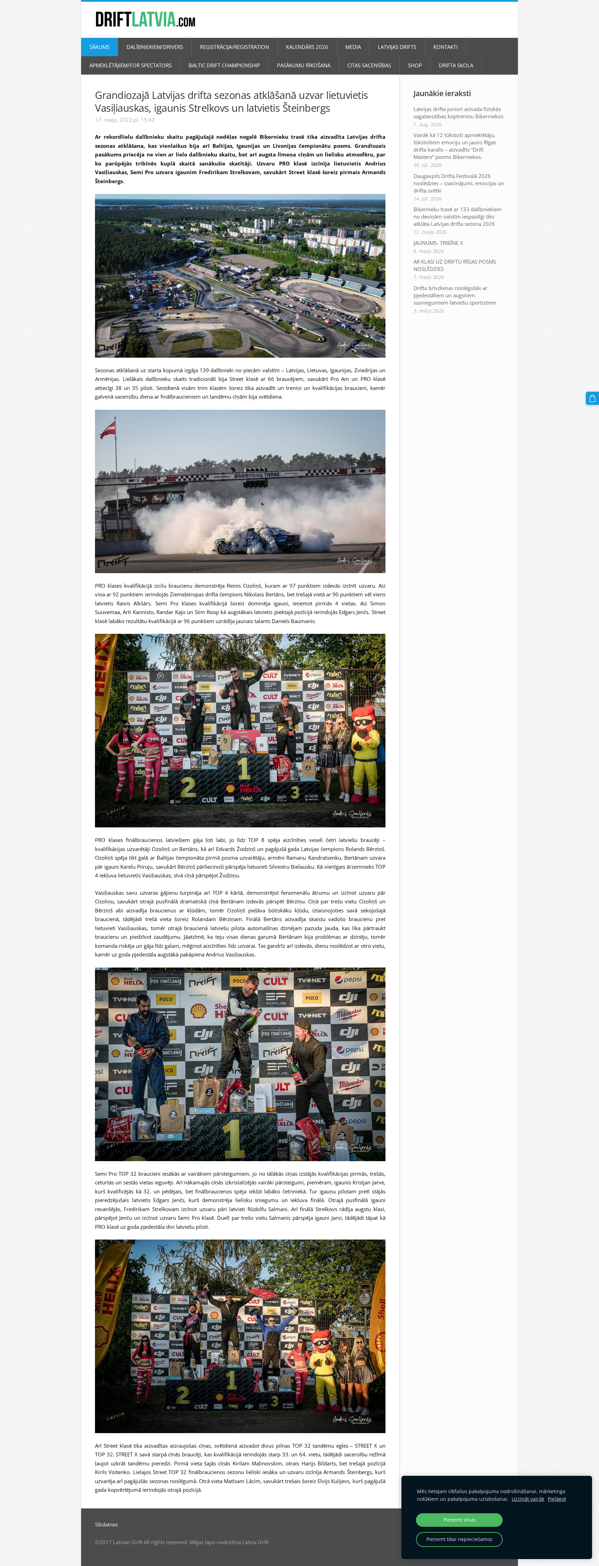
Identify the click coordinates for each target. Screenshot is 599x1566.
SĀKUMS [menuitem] (99, 46)
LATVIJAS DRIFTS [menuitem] (397, 46)
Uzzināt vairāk (528, 1499)
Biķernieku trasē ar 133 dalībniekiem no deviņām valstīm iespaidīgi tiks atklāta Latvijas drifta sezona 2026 (458, 216)
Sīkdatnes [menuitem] (106, 1524)
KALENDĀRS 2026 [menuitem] (307, 46)
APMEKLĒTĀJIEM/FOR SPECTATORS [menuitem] (130, 65)
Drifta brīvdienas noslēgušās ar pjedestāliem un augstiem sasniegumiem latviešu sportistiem (455, 295)
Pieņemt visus (459, 1520)
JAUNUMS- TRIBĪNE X (438, 242)
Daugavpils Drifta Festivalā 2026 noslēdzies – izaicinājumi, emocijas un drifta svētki (459, 183)
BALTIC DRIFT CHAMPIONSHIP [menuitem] (224, 65)
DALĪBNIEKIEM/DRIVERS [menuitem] (155, 46)
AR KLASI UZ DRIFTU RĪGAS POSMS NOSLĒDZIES (455, 265)
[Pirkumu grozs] (592, 398)
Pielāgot (557, 1499)
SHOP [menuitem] (415, 65)
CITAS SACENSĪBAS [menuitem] (369, 65)
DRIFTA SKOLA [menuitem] (456, 65)
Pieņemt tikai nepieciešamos (459, 1539)
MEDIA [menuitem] (353, 46)
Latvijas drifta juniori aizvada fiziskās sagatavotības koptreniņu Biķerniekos (458, 112)
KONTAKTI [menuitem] (445, 46)
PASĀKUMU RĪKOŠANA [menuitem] (303, 65)
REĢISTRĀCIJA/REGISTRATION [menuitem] (234, 46)
